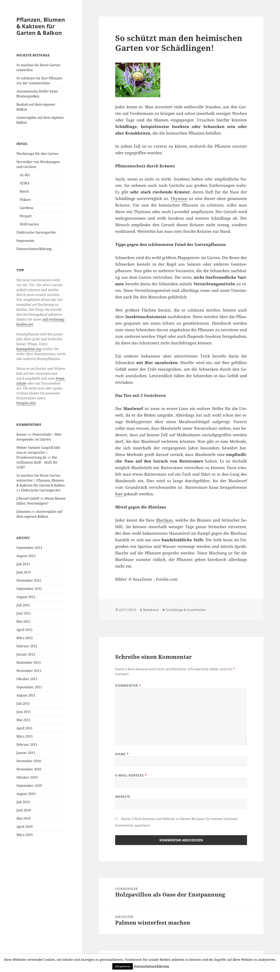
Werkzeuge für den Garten (37, 153)
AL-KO (25, 175)
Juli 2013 (23, 564)
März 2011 (24, 736)
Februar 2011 (26, 744)
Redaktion (151, 610)
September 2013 (29, 547)
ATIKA (25, 183)
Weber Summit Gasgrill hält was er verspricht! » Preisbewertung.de (38, 452)
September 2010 (29, 785)
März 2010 (24, 835)
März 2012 (24, 638)
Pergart (26, 216)
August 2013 (25, 556)
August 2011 (25, 695)
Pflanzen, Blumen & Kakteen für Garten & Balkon (40, 26)
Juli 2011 (23, 703)
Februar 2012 (26, 646)
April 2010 (24, 826)
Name (122, 754)
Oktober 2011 (27, 679)
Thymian (179, 198)
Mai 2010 (23, 818)
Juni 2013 (23, 572)
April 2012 (24, 629)
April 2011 (24, 728)
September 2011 (29, 687)
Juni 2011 (23, 711)
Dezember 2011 (28, 662)
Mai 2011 (23, 720)
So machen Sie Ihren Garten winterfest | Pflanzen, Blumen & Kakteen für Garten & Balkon (40, 480)
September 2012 (29, 588)
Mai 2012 (23, 621)
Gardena (26, 208)
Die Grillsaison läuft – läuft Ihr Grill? (37, 462)
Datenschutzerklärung (34, 249)
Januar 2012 (25, 654)
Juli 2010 (23, 802)
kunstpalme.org (28, 349)
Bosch (24, 191)
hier (119, 494)
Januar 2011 (25, 752)
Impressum (25, 240)
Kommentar (128, 685)
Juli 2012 (23, 605)
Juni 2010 (23, 810)
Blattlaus (164, 520)
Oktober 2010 (27, 777)
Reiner (21, 434)
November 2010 (28, 769)
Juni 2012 (23, 613)
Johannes (23, 511)
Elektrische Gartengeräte (36, 232)
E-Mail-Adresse (131, 775)
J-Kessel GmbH (27, 498)
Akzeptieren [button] (122, 966)
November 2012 (28, 580)
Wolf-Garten (29, 224)
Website (122, 796)
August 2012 (25, 597)
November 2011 (28, 670)
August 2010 (25, 794)
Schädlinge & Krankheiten (186, 610)
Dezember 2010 (28, 761)
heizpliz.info (26, 403)
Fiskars (25, 199)
